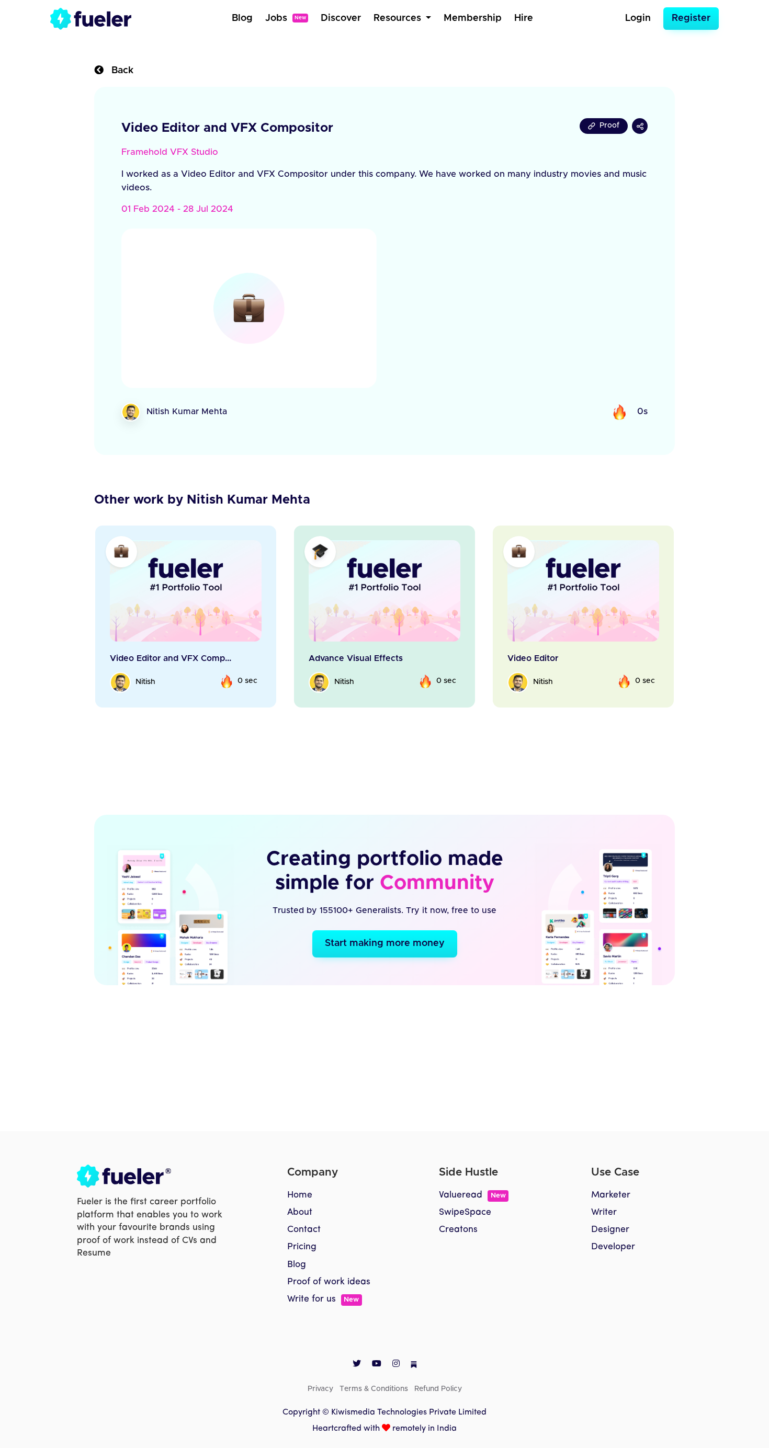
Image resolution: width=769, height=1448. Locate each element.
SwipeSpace (465, 1212)
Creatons (458, 1229)
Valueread (472, 1195)
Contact (304, 1229)
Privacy (320, 1389)
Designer (610, 1229)
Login (638, 18)
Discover (341, 18)
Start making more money (385, 943)
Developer (613, 1246)
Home (299, 1195)
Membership (473, 18)
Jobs (285, 18)
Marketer (610, 1195)
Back (118, 70)
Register (691, 18)
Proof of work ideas (328, 1282)
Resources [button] (399, 18)
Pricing (301, 1246)
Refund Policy (438, 1389)
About (299, 1212)
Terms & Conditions (374, 1389)
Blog (242, 18)
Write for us (323, 1299)
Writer (604, 1212)
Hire (523, 18)
